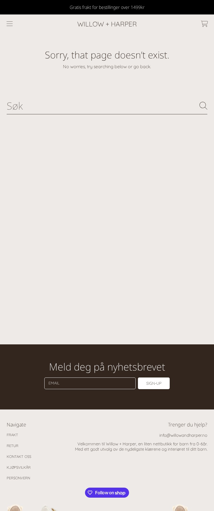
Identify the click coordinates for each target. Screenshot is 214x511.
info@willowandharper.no (183, 435)
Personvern (18, 478)
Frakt (12, 435)
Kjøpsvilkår (19, 467)
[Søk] (203, 106)
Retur (12, 445)
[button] (10, 24)
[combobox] (107, 105)
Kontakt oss (19, 456)
